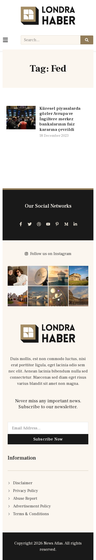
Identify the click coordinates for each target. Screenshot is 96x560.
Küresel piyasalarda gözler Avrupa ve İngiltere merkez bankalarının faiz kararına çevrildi (59, 119)
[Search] (86, 40)
